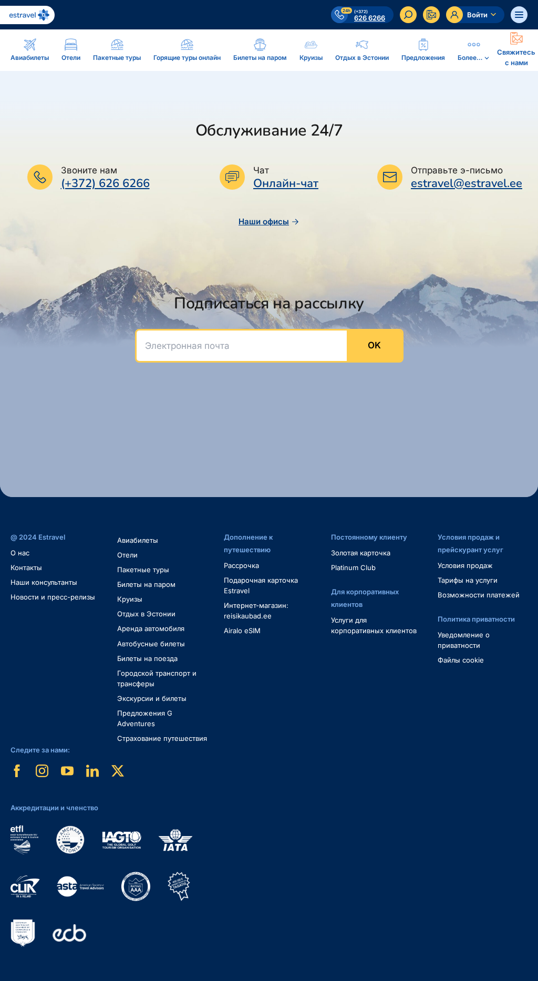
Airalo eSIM (242, 630)
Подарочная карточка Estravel (261, 585)
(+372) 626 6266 (105, 183)
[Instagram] (42, 771)
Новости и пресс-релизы (53, 597)
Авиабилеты (137, 540)
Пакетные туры (143, 569)
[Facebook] (17, 771)
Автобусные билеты (151, 643)
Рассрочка (241, 565)
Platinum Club (353, 567)
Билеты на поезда (147, 658)
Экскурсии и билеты (152, 698)
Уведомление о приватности (464, 640)
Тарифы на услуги (468, 580)
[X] (117, 771)
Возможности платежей (479, 595)
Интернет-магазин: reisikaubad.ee (256, 610)
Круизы (129, 599)
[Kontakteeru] (431, 14)
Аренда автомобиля (150, 628)
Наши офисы (264, 221)
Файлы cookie (461, 660)
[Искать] (408, 14)
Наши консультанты (44, 582)
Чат (261, 170)
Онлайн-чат (285, 183)
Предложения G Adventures (144, 718)
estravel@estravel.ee (466, 183)
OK (374, 345)
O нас (20, 553)
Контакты (26, 567)
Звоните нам (89, 170)
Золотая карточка (360, 553)
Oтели (127, 555)
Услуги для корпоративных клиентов (374, 625)
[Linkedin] (92, 771)
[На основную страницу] (27, 15)
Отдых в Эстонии (146, 614)
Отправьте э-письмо (457, 170)
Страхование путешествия (162, 738)
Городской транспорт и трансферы (156, 678)
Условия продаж (465, 565)
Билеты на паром (146, 584)
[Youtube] (67, 771)
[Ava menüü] (519, 14)
